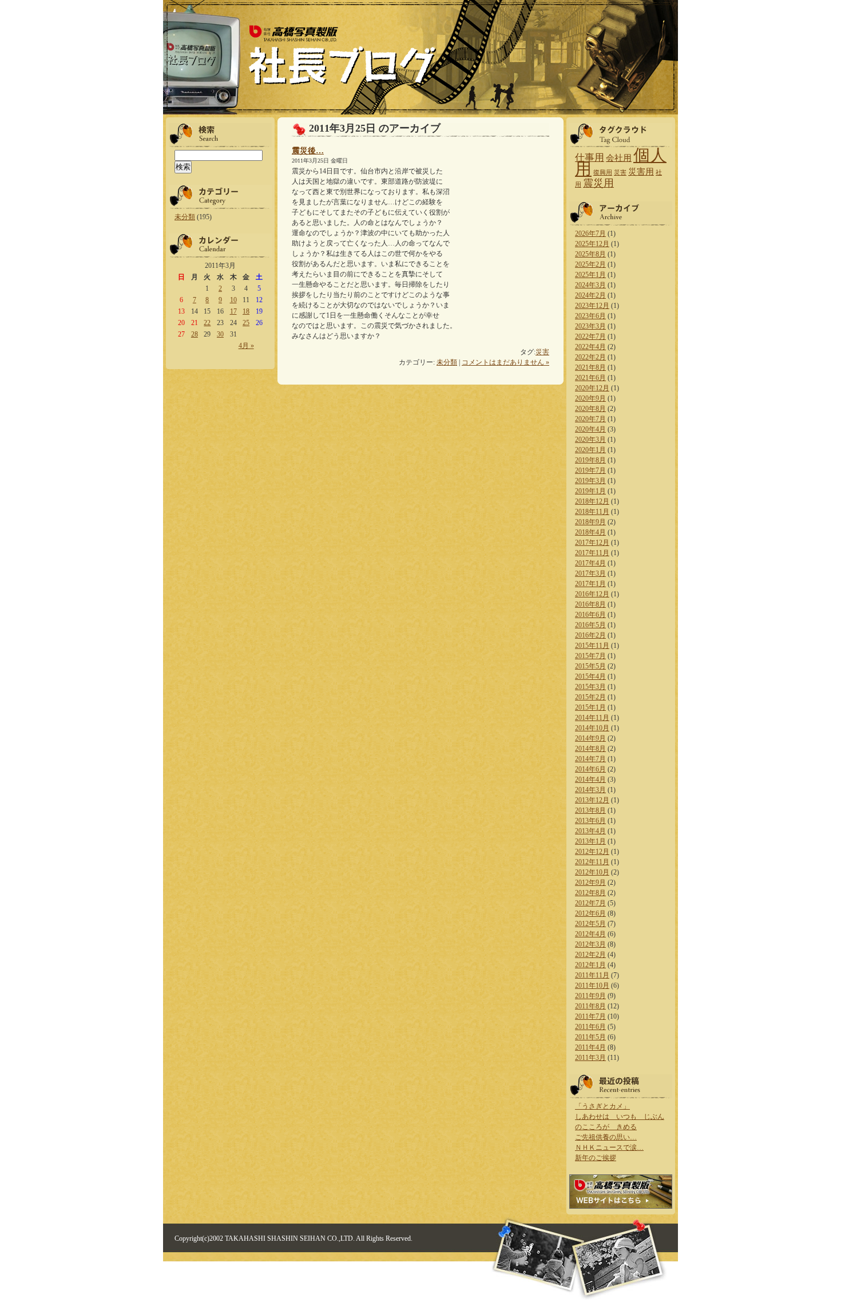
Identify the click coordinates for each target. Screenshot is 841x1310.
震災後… (308, 150)
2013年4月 (590, 831)
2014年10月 (592, 728)
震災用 (598, 183)
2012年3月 (590, 944)
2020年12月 (592, 388)
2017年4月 (590, 563)
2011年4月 (590, 1047)
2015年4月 (590, 676)
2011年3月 (590, 1058)
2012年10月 (592, 872)
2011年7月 (590, 1016)
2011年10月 (592, 985)
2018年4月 (590, 532)
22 (207, 323)
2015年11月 (592, 646)
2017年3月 (590, 573)
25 (246, 323)
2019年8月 (590, 460)
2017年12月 (592, 543)
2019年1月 (590, 491)
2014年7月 (590, 759)
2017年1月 (590, 584)
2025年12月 (592, 244)
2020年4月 (590, 429)
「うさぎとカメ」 (602, 1106)
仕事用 (589, 157)
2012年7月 (590, 903)
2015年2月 (590, 697)
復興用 (602, 172)
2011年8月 (590, 1006)
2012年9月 (590, 882)
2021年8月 (590, 367)
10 (233, 300)
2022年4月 (590, 347)
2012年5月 (590, 924)
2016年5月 (590, 625)
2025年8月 (590, 254)
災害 (542, 352)
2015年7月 (590, 656)
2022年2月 (590, 357)
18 (246, 311)
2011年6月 (590, 1027)
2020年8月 (590, 409)
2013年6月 (590, 821)
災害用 (641, 171)
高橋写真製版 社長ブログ (341, 56)
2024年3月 (590, 285)
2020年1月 (590, 450)
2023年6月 (590, 316)
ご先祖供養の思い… (606, 1137)
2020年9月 (590, 398)
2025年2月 (590, 264)
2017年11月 (592, 553)
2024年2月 (590, 295)
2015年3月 (590, 687)
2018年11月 (592, 512)
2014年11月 (592, 718)
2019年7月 (590, 470)
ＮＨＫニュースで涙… (609, 1147)
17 (233, 311)
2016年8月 (590, 604)
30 (220, 334)
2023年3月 (590, 326)
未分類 (184, 217)
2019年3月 (590, 481)
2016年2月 (590, 635)
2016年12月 (592, 594)
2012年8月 (590, 893)
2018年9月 (590, 522)
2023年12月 (592, 306)
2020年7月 (590, 419)
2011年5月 (590, 1037)
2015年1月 (590, 707)
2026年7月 (590, 233)
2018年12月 (592, 501)
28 (194, 334)
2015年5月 (590, 666)
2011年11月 (592, 975)
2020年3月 (590, 440)
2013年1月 (590, 841)
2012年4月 (590, 934)
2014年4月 (590, 779)
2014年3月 (590, 790)
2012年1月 (590, 965)
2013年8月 (590, 810)
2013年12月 (592, 800)
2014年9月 (590, 738)
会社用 (619, 158)
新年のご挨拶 (595, 1158)
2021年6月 (590, 378)
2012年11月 (592, 862)
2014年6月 (590, 769)
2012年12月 (592, 852)
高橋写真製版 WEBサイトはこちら (620, 1191)
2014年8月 (590, 749)
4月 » (246, 346)
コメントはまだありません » (505, 362)
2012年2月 (590, 955)
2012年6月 (590, 913)
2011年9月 (590, 996)
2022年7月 (590, 337)
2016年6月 (590, 615)
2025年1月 (590, 275)
